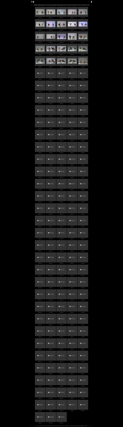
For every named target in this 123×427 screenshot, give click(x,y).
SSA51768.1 (72, 312)
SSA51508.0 (40, 189)
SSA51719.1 (51, 238)
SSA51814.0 (83, 410)
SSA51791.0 (61, 361)
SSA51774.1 (83, 324)
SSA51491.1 (40, 165)
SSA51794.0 (83, 361)
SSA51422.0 (83, 91)
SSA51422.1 (40, 103)
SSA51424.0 (51, 103)
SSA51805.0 (51, 398)
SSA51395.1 (61, 54)
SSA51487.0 (40, 152)
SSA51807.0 (72, 398)
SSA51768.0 (61, 312)
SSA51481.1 (61, 140)
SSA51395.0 (51, 54)
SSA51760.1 (83, 300)
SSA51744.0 (83, 263)
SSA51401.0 (72, 54)
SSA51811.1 (72, 410)
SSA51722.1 (72, 238)
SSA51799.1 (51, 386)
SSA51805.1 (61, 398)
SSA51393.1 (40, 54)
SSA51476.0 (83, 128)
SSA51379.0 (40, 17)
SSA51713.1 (40, 226)
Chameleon (82, 425)
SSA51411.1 (61, 79)
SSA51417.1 (51, 91)
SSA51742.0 (61, 263)
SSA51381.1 (72, 17)
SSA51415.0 (72, 79)
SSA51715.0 (51, 226)
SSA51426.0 (72, 103)
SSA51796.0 (51, 373)
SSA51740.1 (51, 263)
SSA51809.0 (40, 410)
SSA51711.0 (61, 214)
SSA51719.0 (40, 238)
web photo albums (73, 425)
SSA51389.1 (51, 42)
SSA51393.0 (83, 42)
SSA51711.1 (72, 214)
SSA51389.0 (40, 42)
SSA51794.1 (40, 373)
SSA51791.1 (72, 361)
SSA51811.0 (61, 410)
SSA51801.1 (72, 386)
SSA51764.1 (51, 312)
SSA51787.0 (40, 361)
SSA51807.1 (83, 398)
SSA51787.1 (51, 361)
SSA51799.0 (40, 386)
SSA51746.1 (61, 275)
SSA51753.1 (40, 300)
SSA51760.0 (72, 300)
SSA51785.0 (72, 349)
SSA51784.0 (51, 349)
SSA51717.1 (83, 226)
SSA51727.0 (83, 238)
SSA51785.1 (83, 349)
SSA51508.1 (51, 189)
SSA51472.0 (40, 128)
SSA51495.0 (72, 165)
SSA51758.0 (51, 300)
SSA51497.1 (51, 177)
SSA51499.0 (61, 177)
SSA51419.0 (61, 91)
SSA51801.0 (61, 386)
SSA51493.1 (61, 165)
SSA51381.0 (61, 17)
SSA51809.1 (51, 410)
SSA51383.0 (83, 17)
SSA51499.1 (72, 177)
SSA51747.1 (83, 275)
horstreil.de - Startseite (64, 425)
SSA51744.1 (40, 275)
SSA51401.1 (83, 54)
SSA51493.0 (51, 165)
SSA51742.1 (72, 263)
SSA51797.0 (72, 373)
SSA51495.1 (83, 165)
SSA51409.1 (40, 79)
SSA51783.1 (40, 349)
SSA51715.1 (61, 226)
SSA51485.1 (83, 140)
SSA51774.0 (72, 324)
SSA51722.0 (61, 238)
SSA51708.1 (51, 214)
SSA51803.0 (83, 386)
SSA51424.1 (61, 103)
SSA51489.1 (72, 152)
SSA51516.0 (83, 189)
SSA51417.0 (40, 91)
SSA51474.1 (72, 128)
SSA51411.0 (51, 79)
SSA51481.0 (51, 140)
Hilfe (86, 425)
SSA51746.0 (51, 275)
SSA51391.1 (72, 42)
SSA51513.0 (61, 189)
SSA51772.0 (51, 324)
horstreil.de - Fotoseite (57, 425)
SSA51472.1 (51, 128)
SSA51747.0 (72, 275)
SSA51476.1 (40, 140)
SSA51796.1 (61, 373)
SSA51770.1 (40, 324)
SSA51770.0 (83, 312)
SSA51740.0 (40, 263)
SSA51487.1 (51, 152)
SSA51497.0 (40, 177)
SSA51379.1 (51, 17)
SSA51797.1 (83, 373)
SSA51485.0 (72, 140)
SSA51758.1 (61, 300)
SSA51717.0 (72, 226)
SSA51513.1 (72, 189)
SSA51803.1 (40, 398)
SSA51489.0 (61, 152)
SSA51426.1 (83, 103)
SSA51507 (83, 177)
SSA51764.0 (40, 312)
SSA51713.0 (83, 214)
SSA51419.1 (72, 91)
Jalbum (79, 425)
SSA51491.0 (83, 152)
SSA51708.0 (40, 214)
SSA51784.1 (61, 349)
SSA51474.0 (61, 128)
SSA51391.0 (61, 42)
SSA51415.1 (83, 79)
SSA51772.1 (61, 324)
